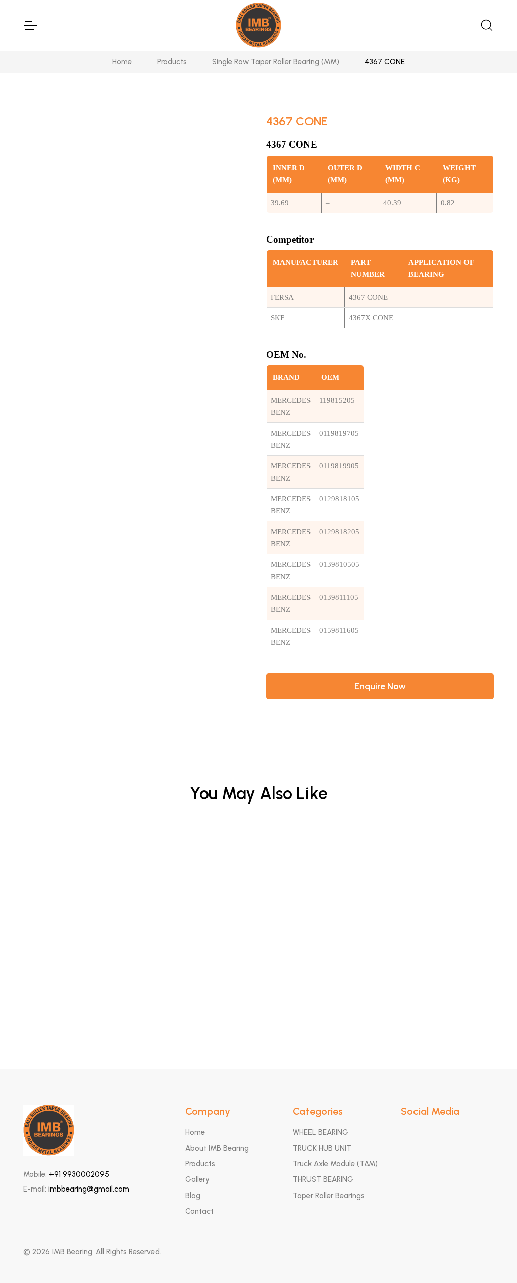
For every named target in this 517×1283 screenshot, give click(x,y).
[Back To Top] (490, 1256)
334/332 (258, 1008)
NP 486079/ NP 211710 (258, 909)
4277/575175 (259, 859)
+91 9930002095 (79, 1174)
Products (172, 61)
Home (122, 61)
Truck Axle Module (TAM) (335, 1163)
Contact (199, 1211)
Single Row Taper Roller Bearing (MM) (275, 61)
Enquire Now (380, 686)
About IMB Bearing (217, 1148)
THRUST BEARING (323, 1179)
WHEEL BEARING (320, 1132)
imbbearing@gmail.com (88, 1189)
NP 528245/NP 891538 (259, 958)
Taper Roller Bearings (329, 1195)
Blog (192, 1195)
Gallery (197, 1179)
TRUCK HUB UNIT (322, 1148)
